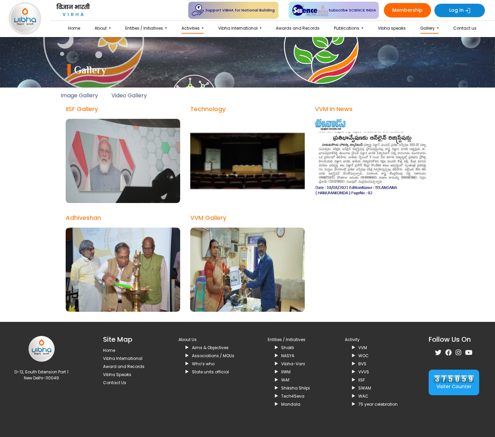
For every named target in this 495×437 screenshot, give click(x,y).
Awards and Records (298, 28)
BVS (362, 364)
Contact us (464, 28)
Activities (191, 28)
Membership (407, 10)
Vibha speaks (392, 28)
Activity (352, 339)
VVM (362, 347)
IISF (361, 380)
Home (74, 28)
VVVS (363, 372)
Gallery (428, 28)
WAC (363, 396)
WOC (363, 356)
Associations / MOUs (213, 356)
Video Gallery (129, 95)
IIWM (286, 372)
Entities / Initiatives (144, 28)
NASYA (287, 356)
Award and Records (123, 366)
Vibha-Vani (293, 364)
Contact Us (114, 382)
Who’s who (203, 364)
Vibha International (238, 28)
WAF (285, 380)
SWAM (364, 388)
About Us (187, 339)
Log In (457, 10)
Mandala (290, 404)
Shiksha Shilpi (295, 388)
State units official (210, 372)
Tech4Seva (292, 396)
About (101, 28)
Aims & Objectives (210, 347)
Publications (347, 28)
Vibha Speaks (117, 374)
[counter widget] (454, 378)
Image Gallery (79, 95)
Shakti (287, 347)
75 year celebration (378, 404)
